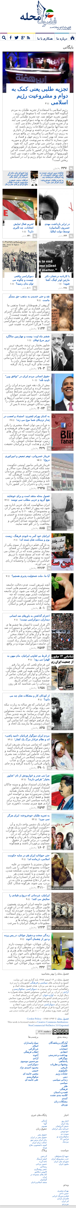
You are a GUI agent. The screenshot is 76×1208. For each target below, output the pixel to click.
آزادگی (44, 1121)
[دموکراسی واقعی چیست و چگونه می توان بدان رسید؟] (20, 261)
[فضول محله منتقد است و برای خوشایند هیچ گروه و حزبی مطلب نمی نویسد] (55, 529)
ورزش (64, 1104)
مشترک (20, 36)
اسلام (35, 1045)
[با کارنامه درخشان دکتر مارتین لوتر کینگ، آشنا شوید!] (56, 261)
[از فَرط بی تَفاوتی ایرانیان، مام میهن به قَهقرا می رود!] (55, 689)
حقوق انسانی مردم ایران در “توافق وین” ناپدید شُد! (27, 378)
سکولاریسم (32, 1076)
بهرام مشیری (63, 1191)
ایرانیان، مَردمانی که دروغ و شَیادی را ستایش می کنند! (29, 897)
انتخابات (63, 1049)
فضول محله (38, 13)
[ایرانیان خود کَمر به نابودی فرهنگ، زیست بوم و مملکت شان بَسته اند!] (55, 569)
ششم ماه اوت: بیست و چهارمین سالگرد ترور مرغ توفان (28, 338)
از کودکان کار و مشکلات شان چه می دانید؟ (30, 697)
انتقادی (64, 1052)
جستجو (3, 36)
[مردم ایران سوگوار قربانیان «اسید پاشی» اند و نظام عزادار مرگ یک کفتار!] (55, 769)
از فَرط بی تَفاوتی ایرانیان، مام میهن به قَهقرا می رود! (28, 657)
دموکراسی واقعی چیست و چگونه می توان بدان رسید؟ (21, 280)
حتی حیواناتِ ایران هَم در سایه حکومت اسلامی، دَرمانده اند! (29, 857)
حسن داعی (64, 1193)
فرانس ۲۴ (64, 1139)
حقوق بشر (42, 1135)
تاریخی (64, 1067)
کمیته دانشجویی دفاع (38, 1145)
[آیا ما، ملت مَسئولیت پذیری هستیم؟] (55, 609)
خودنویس (65, 1131)
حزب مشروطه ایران (60, 1159)
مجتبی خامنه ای (30, 1073)
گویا (45, 1123)
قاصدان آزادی (63, 1198)
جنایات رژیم (62, 1073)
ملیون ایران (64, 1164)
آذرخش (44, 1156)
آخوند (35, 1055)
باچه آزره (43, 1161)
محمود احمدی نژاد (29, 1067)
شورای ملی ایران (61, 1161)
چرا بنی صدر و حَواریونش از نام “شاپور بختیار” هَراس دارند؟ (28, 777)
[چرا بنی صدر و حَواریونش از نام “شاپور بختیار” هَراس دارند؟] (55, 809)
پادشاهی (63, 1061)
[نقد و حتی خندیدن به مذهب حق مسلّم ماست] (55, 329)
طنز (66, 1086)
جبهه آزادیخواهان (62, 1156)
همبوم (44, 1126)
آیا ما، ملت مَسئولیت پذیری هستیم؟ (28, 576)
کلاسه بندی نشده (59, 1095)
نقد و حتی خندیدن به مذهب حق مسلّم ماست (29, 298)
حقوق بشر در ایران (38, 1137)
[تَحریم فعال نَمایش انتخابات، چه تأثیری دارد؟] (20, 210)
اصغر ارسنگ (42, 1159)
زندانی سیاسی (60, 1079)
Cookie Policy (34, 1018)
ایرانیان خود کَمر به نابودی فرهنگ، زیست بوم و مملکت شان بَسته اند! (27, 538)
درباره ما (61, 38)
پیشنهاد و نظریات (59, 1064)
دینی (65, 1076)
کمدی (65, 1098)
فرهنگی (34, 982)
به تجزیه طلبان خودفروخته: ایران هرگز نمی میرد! (28, 817)
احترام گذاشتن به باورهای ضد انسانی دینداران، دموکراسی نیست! (29, 617)
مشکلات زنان (61, 1101)
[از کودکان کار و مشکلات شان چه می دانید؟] (55, 729)
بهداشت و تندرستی (58, 1055)
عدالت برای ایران (39, 1142)
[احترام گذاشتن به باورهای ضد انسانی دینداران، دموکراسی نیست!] (55, 649)
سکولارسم (19, 989)
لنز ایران (65, 1201)
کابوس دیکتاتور (40, 1172)
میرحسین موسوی (29, 1061)
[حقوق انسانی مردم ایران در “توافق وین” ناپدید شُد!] (55, 409)
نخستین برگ (72, 36)
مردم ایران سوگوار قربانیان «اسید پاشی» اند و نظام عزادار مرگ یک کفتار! (27, 737)
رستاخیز (43, 1166)
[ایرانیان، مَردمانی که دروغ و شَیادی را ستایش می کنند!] (55, 928)
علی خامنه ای (31, 1079)
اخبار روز (65, 1121)
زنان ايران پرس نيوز (38, 1140)
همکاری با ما (45, 38)
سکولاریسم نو (63, 1136)
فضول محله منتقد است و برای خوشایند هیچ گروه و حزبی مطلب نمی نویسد (27, 498)
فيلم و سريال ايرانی (60, 1196)
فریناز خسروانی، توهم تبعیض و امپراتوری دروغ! (27, 458)
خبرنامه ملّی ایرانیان (60, 1129)
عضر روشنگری (40, 1169)
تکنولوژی (63, 1070)
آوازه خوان (48, 995)
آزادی (66, 992)
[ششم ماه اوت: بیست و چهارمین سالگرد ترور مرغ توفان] (55, 369)
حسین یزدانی (41, 1164)
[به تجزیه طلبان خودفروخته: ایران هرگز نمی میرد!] (55, 849)
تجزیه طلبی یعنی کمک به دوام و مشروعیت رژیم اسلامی (39, 95)
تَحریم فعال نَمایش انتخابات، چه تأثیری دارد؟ (23, 228)
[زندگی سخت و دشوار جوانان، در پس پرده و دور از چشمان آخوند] (55, 968)
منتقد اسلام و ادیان (39, 1182)
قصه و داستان (61, 1092)
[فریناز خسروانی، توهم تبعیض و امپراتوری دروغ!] (55, 489)
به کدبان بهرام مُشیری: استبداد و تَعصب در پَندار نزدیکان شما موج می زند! (27, 418)
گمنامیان (43, 1179)
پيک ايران (65, 1123)
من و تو (65, 1204)
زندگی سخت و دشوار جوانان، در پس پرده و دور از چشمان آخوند (27, 937)
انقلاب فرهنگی (31, 1052)
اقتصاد (64, 1045)
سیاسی (44, 982)
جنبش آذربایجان (62, 1126)
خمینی (35, 1070)
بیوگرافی (63, 1058)
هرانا (45, 1148)
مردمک (66, 1142)
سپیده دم (65, 1134)
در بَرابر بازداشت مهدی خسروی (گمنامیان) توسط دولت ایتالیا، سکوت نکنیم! (57, 230)
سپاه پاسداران (31, 1042)
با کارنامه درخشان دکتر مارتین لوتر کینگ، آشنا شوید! (57, 280)
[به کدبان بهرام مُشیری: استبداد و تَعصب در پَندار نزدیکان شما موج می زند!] (55, 449)
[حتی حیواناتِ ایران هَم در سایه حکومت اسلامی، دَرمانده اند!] (55, 888)
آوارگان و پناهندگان (58, 1042)
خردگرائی (33, 1049)
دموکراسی (31, 989)
